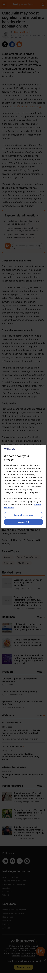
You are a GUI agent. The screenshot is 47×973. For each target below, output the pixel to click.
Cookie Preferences (23, 515)
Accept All (23, 522)
